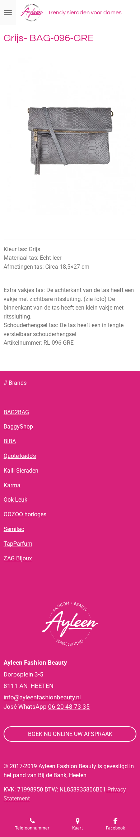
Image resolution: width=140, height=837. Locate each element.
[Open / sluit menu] (8, 12)
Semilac (14, 529)
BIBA (10, 441)
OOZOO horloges (25, 514)
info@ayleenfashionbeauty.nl (42, 697)
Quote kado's (20, 456)
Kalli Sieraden (21, 470)
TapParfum (18, 543)
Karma (12, 485)
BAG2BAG (16, 412)
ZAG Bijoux (18, 558)
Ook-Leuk (15, 499)
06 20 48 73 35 (69, 706)
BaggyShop (18, 426)
